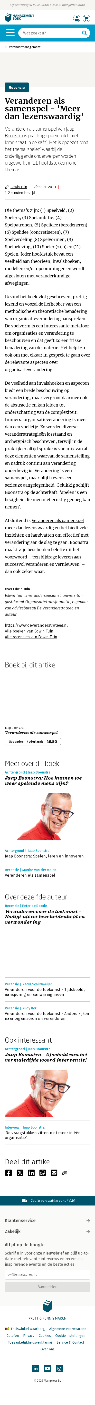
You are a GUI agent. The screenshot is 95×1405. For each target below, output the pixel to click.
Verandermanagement (24, 47)
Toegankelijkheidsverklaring (30, 1342)
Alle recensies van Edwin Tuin (31, 637)
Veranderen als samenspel (31, 129)
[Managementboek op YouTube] (47, 1368)
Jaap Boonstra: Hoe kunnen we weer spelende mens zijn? (43, 780)
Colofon (13, 1336)
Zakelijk (12, 1231)
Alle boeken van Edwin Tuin (29, 631)
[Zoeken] (84, 33)
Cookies (45, 1336)
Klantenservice (20, 1220)
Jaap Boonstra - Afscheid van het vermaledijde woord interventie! (46, 1057)
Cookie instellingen (70, 1336)
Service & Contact (70, 1342)
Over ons (47, 1349)
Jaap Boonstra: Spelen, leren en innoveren (44, 856)
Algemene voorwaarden (67, 1329)
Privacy (28, 1336)
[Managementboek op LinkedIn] (35, 1368)
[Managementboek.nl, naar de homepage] (19, 21)
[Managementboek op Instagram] (59, 1368)
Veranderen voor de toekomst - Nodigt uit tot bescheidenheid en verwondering (45, 917)
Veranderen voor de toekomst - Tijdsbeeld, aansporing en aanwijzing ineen (45, 992)
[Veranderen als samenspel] (22, 696)
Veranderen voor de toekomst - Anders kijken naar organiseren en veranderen (47, 1016)
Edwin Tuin (18, 187)
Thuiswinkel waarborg (28, 1329)
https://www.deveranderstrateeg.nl (36, 625)
